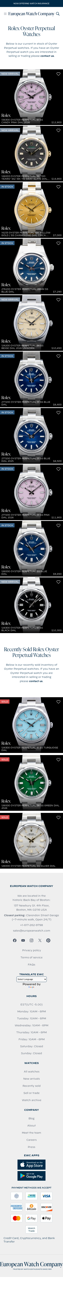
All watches (31, 1071)
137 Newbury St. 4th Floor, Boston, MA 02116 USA (31, 907)
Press (31, 1147)
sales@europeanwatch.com (31, 930)
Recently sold (32, 1085)
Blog (31, 1118)
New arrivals (31, 1078)
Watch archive (31, 1100)
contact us (47, 56)
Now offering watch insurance (31, 3)
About (31, 1125)
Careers (31, 1139)
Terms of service (31, 957)
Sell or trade (31, 1093)
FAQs (31, 964)
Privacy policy (31, 950)
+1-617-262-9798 (31, 925)
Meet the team (31, 1132)
